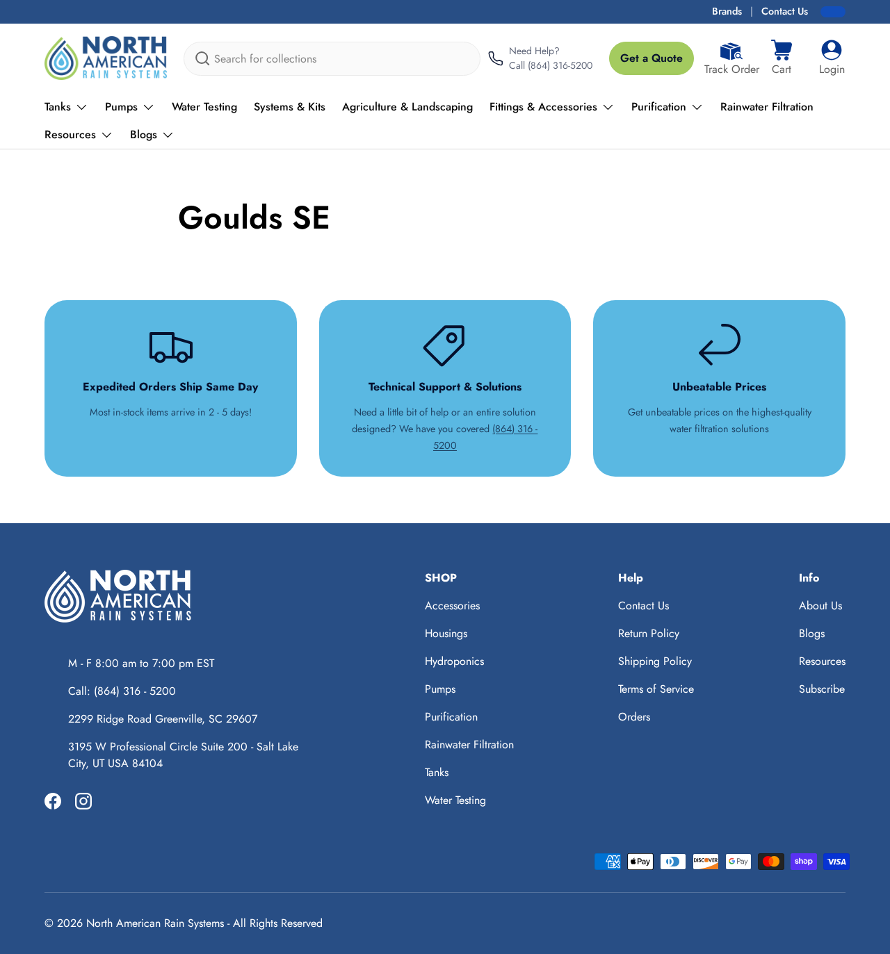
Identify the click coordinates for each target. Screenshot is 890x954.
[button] (781, 58)
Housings (446, 633)
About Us (820, 606)
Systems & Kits (289, 107)
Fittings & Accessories (543, 107)
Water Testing (204, 107)
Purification (658, 107)
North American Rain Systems (155, 923)
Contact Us (784, 11)
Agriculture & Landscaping (407, 107)
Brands (727, 11)
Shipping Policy (655, 661)
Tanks (57, 107)
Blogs (143, 134)
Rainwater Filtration (767, 107)
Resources (70, 134)
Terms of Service (656, 689)
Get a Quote (651, 58)
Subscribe (822, 689)
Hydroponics (454, 661)
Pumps (121, 107)
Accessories (452, 606)
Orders (634, 717)
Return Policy (648, 633)
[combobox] (332, 59)
